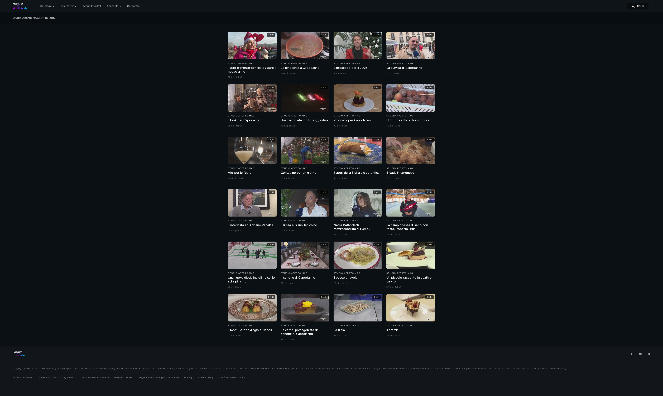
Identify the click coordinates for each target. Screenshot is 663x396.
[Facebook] (631, 354)
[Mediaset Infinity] (20, 6)
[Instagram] (640, 354)
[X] (649, 354)
